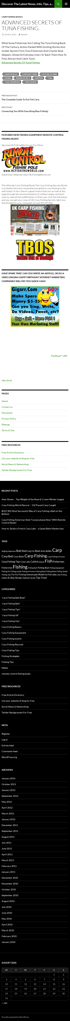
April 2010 (7, 924)
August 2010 (8, 901)
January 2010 (8, 942)
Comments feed (10, 751)
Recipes (18, 577)
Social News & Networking (15, 464)
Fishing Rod (40, 571)
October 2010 (9, 889)
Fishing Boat (43, 567)
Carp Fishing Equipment (14, 632)
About (5, 401)
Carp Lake (25, 561)
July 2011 (6, 842)
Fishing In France (28, 571)
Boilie (43, 551)
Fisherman (58, 561)
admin (24, 34)
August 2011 (8, 836)
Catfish (34, 561)
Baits (25, 550)
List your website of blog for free (18, 458)
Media (5, 667)
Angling (5, 551)
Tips (38, 577)
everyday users (29, 74)
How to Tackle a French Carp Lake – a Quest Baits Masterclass (33, 528)
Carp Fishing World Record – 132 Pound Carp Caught (29, 505)
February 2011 (9, 866)
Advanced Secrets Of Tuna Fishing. (21, 62)
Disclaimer (7, 412)
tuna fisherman (12, 82)
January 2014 (8, 778)
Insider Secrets (23, 78)
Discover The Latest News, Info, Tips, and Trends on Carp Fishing (28, 4)
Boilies (49, 551)
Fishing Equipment (57, 568)
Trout (44, 577)
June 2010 (7, 912)
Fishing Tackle (62, 571)
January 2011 (8, 872)
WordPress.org (9, 757)
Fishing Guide (16, 571)
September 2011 (10, 831)
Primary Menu (66, 4)
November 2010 (10, 883)
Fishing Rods (51, 571)
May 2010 (7, 918)
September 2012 (10, 796)
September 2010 (10, 895)
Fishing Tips (6, 575)
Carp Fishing (36, 555)
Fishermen (7, 567)
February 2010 (9, 936)
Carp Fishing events (11, 638)
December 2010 (10, 877)
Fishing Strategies (10, 656)
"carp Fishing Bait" (11, 603)
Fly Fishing (20, 574)
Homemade (31, 574)
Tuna (49, 78)
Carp (57, 550)
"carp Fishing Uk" (10, 615)
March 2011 (8, 860)
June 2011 (7, 848)
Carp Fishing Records (12, 644)
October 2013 (9, 784)
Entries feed (8, 745)
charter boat (11, 74)
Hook (41, 574)
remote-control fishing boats (16, 673)
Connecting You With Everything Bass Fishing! (25, 109)
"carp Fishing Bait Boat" (14, 597)
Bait (19, 550)
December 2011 (10, 825)
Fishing (7, 78)
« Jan (4, 1003)
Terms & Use (8, 430)
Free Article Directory (13, 452)
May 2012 (7, 801)
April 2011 (7, 854)
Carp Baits (19, 556)
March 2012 (8, 813)
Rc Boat (11, 577)
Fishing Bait (32, 568)
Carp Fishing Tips (11, 561)
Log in (5, 739)
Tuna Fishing (30, 82)
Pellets (4, 578)
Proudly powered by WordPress (15, 1017)
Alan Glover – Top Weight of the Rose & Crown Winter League (33, 499)
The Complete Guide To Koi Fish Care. (21, 97)
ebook (41, 562)
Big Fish (31, 551)
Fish (48, 561)
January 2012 (8, 819)
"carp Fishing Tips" (11, 609)
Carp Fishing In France (56, 557)
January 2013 (8, 790)
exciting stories (49, 74)
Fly (12, 574)
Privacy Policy (9, 418)
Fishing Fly (6, 571)
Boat (37, 551)
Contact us (7, 407)
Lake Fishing (62, 575)
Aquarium (12, 551)
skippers (39, 78)
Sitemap (6, 424)
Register (6, 733)
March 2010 (8, 930)
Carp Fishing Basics (12, 17)
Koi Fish (48, 574)
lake (54, 574)
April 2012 (7, 807)
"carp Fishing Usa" (11, 621)
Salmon (26, 577)
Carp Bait (7, 556)
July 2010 (6, 907)
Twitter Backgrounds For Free (17, 470)
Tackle (32, 578)
